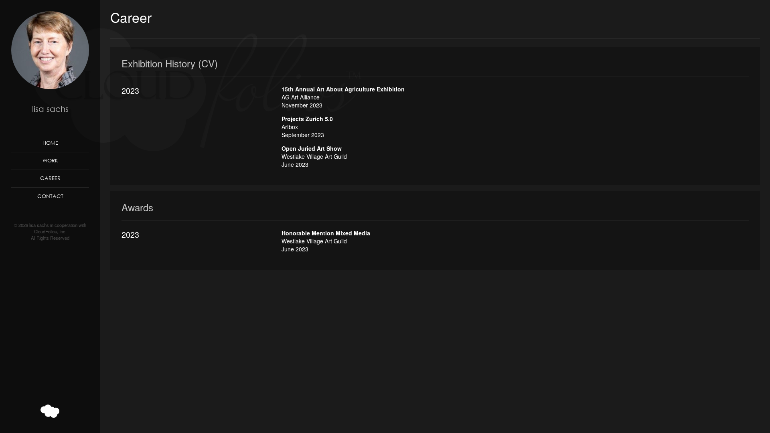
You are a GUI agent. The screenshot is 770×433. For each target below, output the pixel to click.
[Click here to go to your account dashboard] (50, 411)
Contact (50, 196)
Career (50, 178)
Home (50, 143)
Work (50, 160)
